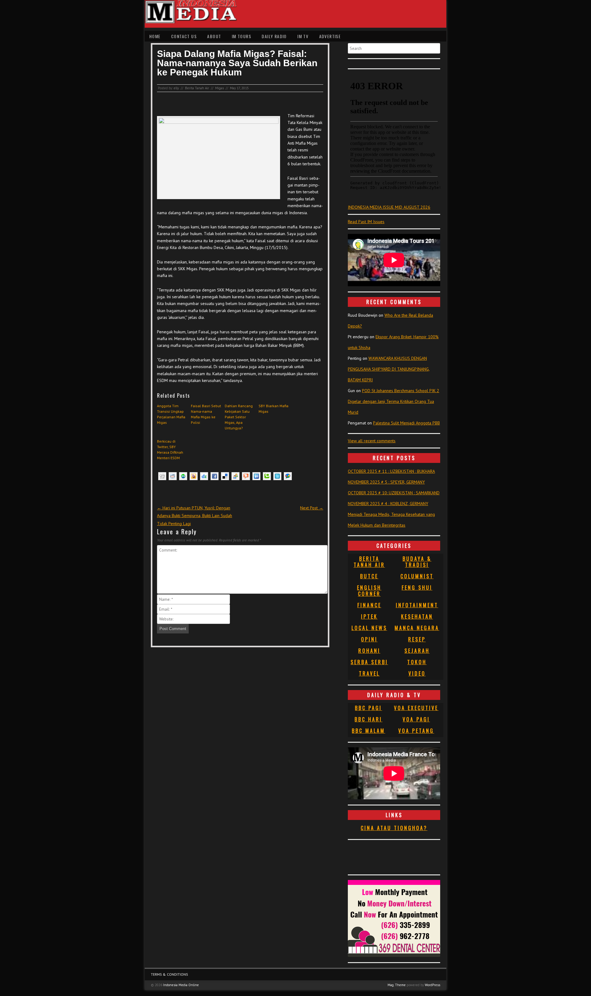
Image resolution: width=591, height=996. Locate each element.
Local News (369, 628)
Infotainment (417, 605)
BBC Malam (368, 730)
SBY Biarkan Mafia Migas (273, 409)
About (214, 36)
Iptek (369, 616)
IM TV (302, 36)
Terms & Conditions (169, 974)
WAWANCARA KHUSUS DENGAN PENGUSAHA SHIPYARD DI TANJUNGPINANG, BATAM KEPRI (389, 369)
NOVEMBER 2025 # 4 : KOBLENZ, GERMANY (388, 503)
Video (417, 673)
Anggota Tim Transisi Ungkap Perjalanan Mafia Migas (171, 414)
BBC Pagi (368, 708)
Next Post (311, 508)
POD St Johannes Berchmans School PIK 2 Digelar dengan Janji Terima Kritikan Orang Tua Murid (393, 401)
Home (155, 36)
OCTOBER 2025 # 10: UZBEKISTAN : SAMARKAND (394, 493)
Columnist (417, 576)
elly (176, 88)
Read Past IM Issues (366, 221)
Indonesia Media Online (181, 985)
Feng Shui (417, 587)
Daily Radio (274, 36)
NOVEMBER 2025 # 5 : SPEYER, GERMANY (386, 482)
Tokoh (417, 662)
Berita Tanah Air (197, 88)
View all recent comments (372, 441)
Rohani (369, 650)
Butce (369, 576)
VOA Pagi (416, 719)
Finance (369, 605)
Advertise (330, 36)
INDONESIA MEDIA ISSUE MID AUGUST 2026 (389, 207)
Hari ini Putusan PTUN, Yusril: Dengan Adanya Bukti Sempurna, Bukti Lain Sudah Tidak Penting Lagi (194, 515)
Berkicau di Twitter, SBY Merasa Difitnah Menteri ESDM (170, 449)
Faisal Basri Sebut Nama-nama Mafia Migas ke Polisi (206, 414)
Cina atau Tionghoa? (394, 828)
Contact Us (184, 36)
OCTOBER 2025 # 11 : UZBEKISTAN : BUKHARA (391, 471)
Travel (369, 673)
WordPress (432, 985)
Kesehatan (417, 616)
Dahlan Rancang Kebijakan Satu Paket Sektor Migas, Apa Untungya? (239, 417)
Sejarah (417, 650)
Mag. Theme (397, 985)
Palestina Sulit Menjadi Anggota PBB (406, 423)
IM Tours (241, 36)
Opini (369, 639)
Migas (219, 88)
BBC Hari (368, 719)
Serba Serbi (369, 662)
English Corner (369, 590)
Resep (417, 639)
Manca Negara (417, 628)
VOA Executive (416, 708)
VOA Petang (416, 730)
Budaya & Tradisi (417, 561)
